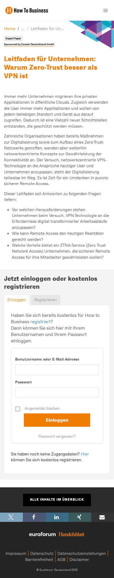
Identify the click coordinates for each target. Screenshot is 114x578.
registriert (40, 322)
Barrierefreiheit (39, 560)
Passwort (23, 382)
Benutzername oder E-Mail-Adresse (47, 359)
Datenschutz (42, 553)
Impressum (16, 553)
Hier (85, 454)
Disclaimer (79, 560)
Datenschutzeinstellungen (82, 553)
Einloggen (16, 300)
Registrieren (45, 300)
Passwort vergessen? (57, 436)
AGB (61, 560)
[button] (11, 517)
